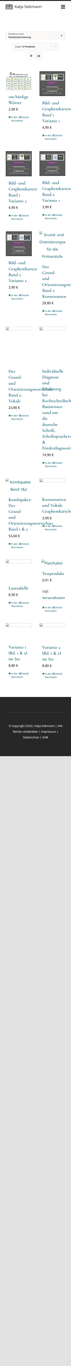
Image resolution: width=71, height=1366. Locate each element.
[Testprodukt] (52, 563)
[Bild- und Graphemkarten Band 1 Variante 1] (52, 83)
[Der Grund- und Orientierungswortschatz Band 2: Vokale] (19, 346)
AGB (45, 737)
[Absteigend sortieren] (61, 35)
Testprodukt (53, 573)
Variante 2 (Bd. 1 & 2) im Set (51, 653)
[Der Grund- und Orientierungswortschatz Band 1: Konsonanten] (52, 245)
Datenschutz (31, 737)
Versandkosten (53, 598)
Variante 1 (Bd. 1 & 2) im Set (18, 653)
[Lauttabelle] (19, 570)
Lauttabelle (18, 588)
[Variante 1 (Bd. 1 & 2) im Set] (19, 631)
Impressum (48, 731)
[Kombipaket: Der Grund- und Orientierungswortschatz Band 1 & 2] (19, 485)
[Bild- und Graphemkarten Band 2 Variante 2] (19, 243)
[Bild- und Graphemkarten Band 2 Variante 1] (52, 163)
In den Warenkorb (15, 119)
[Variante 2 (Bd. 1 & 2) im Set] (52, 631)
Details (25, 117)
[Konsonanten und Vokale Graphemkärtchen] (52, 485)
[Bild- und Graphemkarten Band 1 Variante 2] (19, 163)
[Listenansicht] (38, 56)
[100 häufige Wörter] (19, 80)
